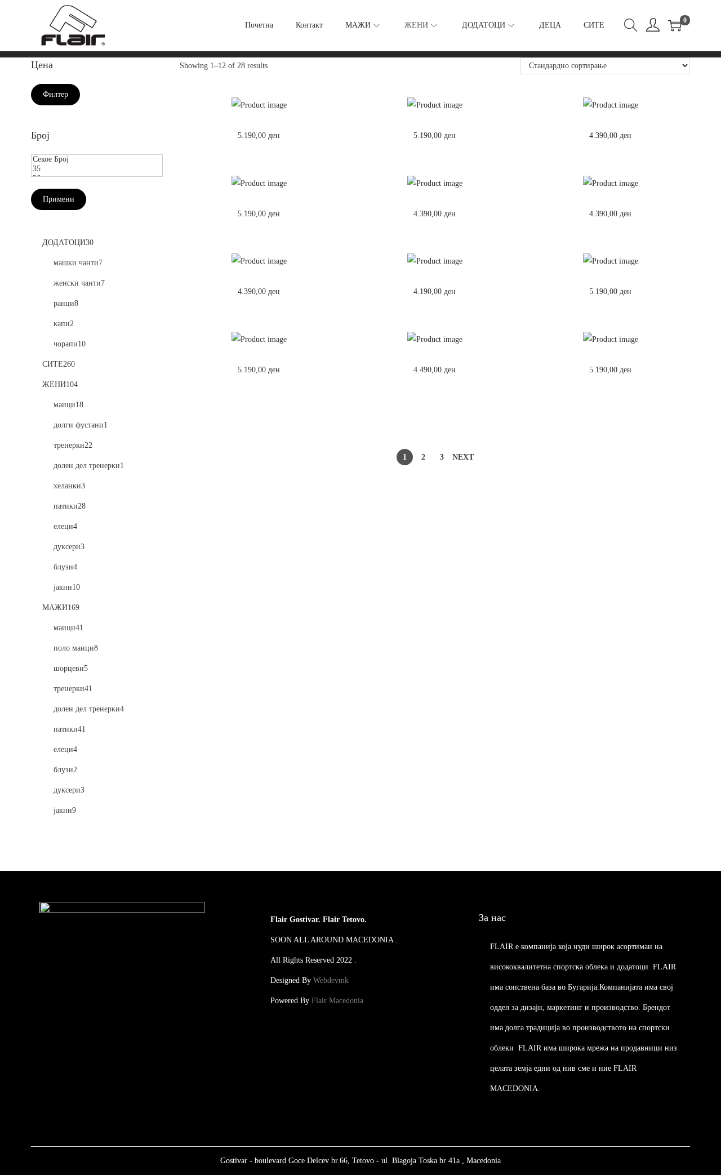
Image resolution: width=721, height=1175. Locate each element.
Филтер (55, 94)
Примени (58, 199)
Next (463, 457)
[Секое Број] (97, 159)
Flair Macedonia (337, 1000)
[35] (97, 169)
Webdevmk (331, 980)
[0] (675, 25)
